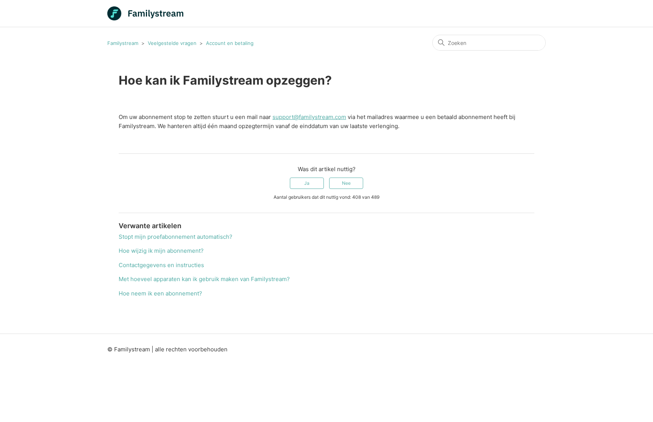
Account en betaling (230, 43)
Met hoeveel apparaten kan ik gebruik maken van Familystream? (204, 279)
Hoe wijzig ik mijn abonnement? (161, 250)
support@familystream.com (309, 117)
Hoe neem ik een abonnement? (160, 293)
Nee (346, 183)
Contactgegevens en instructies (161, 265)
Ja (306, 183)
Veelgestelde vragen (172, 43)
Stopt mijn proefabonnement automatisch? (175, 236)
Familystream (122, 43)
